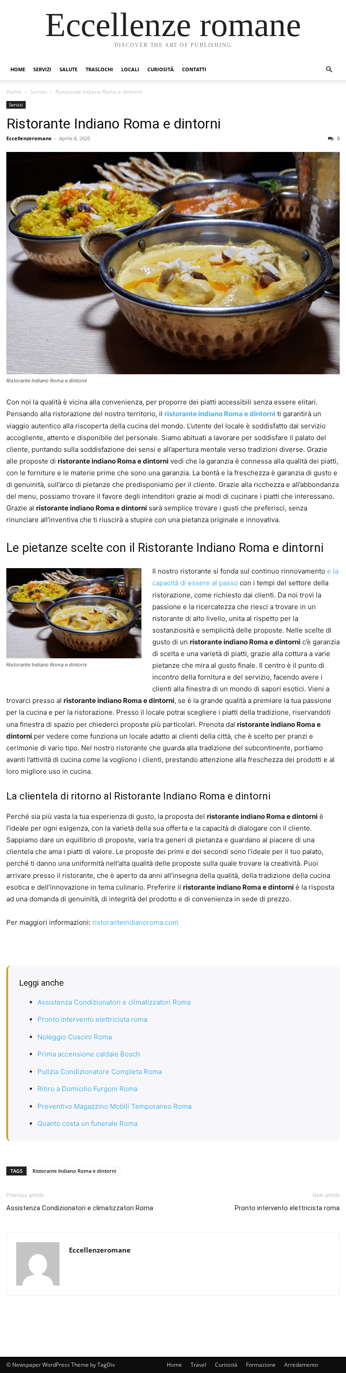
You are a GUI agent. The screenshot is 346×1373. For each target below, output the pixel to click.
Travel (198, 1364)
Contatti (194, 69)
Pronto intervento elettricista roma (92, 1019)
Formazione (261, 1364)
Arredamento (301, 1364)
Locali (130, 69)
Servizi (42, 69)
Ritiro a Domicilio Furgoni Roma (87, 1088)
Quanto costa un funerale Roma (87, 1123)
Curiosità (160, 69)
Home (17, 69)
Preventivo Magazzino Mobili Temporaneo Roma (114, 1106)
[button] (329, 69)
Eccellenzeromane (29, 138)
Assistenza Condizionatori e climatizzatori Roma (114, 1002)
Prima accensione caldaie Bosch (88, 1054)
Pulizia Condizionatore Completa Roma (99, 1071)
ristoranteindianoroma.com (135, 922)
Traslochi (99, 69)
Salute (68, 69)
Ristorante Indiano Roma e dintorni (113, 123)
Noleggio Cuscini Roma (74, 1037)
